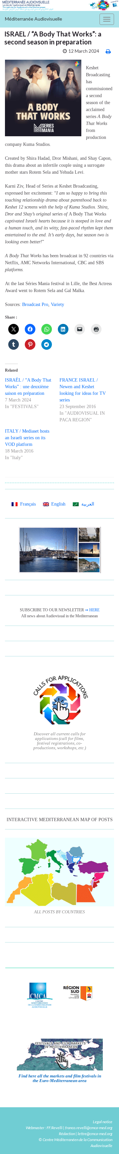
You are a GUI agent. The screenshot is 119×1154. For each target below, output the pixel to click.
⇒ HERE (92, 610)
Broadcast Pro (35, 304)
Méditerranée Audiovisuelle (33, 19)
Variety (57, 304)
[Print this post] (108, 51)
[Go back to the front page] (59, 5)
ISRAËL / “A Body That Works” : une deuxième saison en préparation (28, 387)
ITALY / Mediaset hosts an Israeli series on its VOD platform (27, 438)
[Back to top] (104, 1139)
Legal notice (102, 1121)
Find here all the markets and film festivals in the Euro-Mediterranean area (60, 1078)
